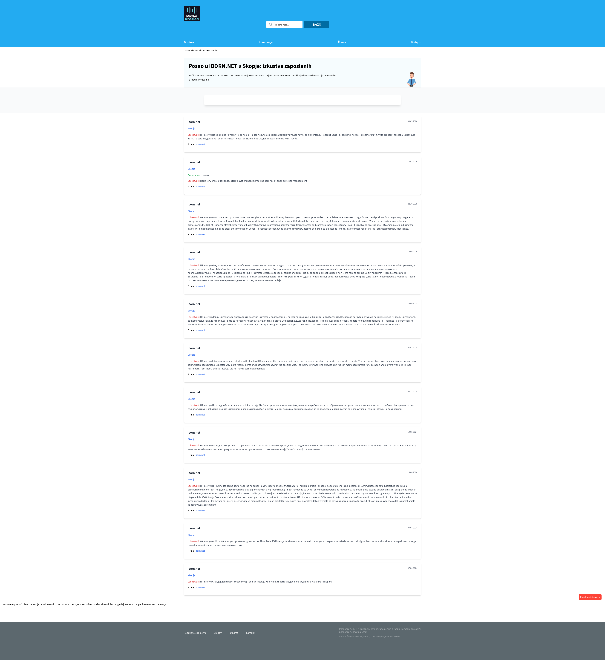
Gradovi (189, 42)
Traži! (317, 24)
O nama (234, 632)
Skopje (191, 128)
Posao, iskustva (191, 50)
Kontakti (250, 632)
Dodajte (416, 42)
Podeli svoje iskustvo (590, 597)
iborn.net (204, 50)
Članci (342, 42)
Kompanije (266, 42)
